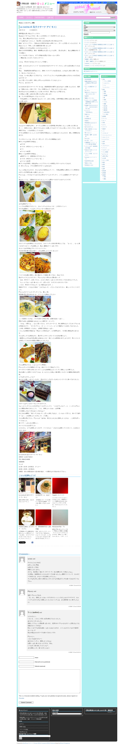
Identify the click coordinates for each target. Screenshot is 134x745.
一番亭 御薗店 (89, 61)
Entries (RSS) (37, 743)
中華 (103, 122)
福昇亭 (87, 96)
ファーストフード (107, 135)
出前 (103, 143)
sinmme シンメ (89, 63)
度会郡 (104, 170)
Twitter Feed (39, 17)
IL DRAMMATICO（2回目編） (43, 528)
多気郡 (104, 172)
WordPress (25, 743)
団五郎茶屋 (88, 79)
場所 (85, 25)
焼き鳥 (105, 108)
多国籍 (104, 116)
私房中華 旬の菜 (89, 161)
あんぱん (87, 138)
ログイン (21, 723)
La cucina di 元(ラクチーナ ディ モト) (26, 496)
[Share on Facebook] (33, 542)
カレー (104, 120)
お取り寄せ (105, 156)
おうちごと (105, 154)
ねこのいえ (88, 124)
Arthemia (53, 743)
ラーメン (104, 118)
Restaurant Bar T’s (58, 526)
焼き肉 (105, 106)
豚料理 (105, 110)
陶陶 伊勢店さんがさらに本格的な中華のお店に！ (91, 83)
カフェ (104, 124)
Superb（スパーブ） (58, 495)
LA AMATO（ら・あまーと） (43, 496)
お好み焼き (107, 112)
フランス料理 (107, 81)
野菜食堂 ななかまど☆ (91, 122)
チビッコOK (105, 160)
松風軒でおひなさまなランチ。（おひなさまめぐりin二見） (91, 107)
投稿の (22, 726)
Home (21, 17)
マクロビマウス (99, 65)
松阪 (103, 162)
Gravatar (21, 698)
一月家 (87, 116)
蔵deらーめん (88, 163)
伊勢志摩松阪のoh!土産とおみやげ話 (28, 713)
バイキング (105, 133)
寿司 (105, 93)
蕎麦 (105, 103)
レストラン (107, 87)
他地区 (104, 175)
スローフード (105, 137)
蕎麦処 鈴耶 (88, 59)
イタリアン (27, 23)
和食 (103, 89)
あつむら (87, 90)
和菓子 (104, 129)
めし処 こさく (89, 140)
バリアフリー (105, 145)
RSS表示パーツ (111, 712)
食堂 (105, 99)
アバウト (29, 17)
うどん (105, 101)
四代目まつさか (89, 165)
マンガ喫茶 (105, 152)
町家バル (87, 114)
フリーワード (87, 32)
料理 (85, 28)
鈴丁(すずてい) (89, 127)
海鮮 (105, 91)
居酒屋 (105, 95)
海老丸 (87, 120)
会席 (103, 141)
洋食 (103, 79)
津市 (105, 176)
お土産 (104, 158)
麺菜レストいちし (89, 98)
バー (103, 131)
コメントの (23, 729)
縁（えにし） (88, 132)
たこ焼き (106, 114)
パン (105, 85)
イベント (104, 147)
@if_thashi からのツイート (90, 71)
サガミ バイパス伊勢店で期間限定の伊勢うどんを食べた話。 (91, 102)
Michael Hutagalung (65, 743)
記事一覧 (50, 17)
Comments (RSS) (46, 743)
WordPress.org (23, 732)
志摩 (103, 168)
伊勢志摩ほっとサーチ (25, 717)
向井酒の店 (88, 118)
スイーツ (104, 126)
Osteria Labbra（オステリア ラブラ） (27, 528)
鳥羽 (103, 166)
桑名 (105, 178)
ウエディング (105, 149)
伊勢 (33, 23)
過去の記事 (55, 712)
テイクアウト (105, 139)
